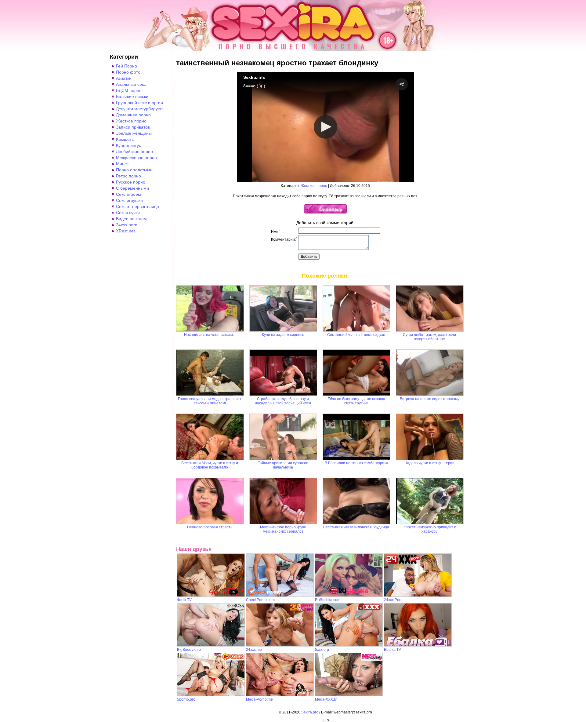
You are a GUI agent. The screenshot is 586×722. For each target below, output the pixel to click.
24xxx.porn (126, 224)
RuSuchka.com (327, 600)
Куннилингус (128, 145)
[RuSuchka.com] (349, 595)
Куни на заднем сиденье (283, 335)
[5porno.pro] (211, 695)
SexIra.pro (309, 712)
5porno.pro (186, 699)
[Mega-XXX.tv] (349, 695)
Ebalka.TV (392, 649)
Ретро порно (128, 175)
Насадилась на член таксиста (210, 335)
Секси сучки (128, 212)
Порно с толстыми (134, 169)
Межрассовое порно (136, 157)
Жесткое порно (131, 121)
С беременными (132, 188)
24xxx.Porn (393, 600)
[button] (402, 84)
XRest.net (125, 230)
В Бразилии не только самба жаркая (356, 463)
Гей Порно (126, 66)
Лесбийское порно (134, 151)
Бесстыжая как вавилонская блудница (356, 527)
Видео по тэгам (131, 218)
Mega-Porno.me (259, 699)
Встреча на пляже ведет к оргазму (429, 399)
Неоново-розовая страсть (209, 527)
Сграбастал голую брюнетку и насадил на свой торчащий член (283, 401)
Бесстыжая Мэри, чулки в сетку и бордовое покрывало (209, 465)
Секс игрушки (129, 200)
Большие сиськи (132, 96)
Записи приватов (133, 127)
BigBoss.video (189, 649)
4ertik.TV (184, 600)
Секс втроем (128, 194)
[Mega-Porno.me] (280, 695)
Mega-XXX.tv (326, 699)
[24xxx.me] (280, 645)
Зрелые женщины (134, 133)
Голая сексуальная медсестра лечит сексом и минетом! (209, 401)
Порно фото (128, 72)
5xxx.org (322, 649)
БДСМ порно (129, 90)
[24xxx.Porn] (418, 595)
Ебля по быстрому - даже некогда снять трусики (356, 401)
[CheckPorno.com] (280, 595)
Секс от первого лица (137, 206)
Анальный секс (131, 84)
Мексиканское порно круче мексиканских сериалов (283, 529)
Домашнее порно (133, 114)
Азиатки (124, 78)
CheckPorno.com (260, 600)
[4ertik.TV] (211, 595)
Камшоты (125, 139)
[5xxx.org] (349, 645)
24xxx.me (254, 649)
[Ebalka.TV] (418, 645)
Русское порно (130, 182)
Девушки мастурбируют (139, 108)
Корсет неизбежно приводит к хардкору (429, 529)
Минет (122, 163)
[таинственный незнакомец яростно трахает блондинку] (325, 212)
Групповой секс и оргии (139, 102)
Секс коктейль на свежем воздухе (356, 335)
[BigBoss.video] (211, 645)
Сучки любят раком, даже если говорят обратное (429, 337)
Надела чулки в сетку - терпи (429, 463)
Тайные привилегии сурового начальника (283, 465)
